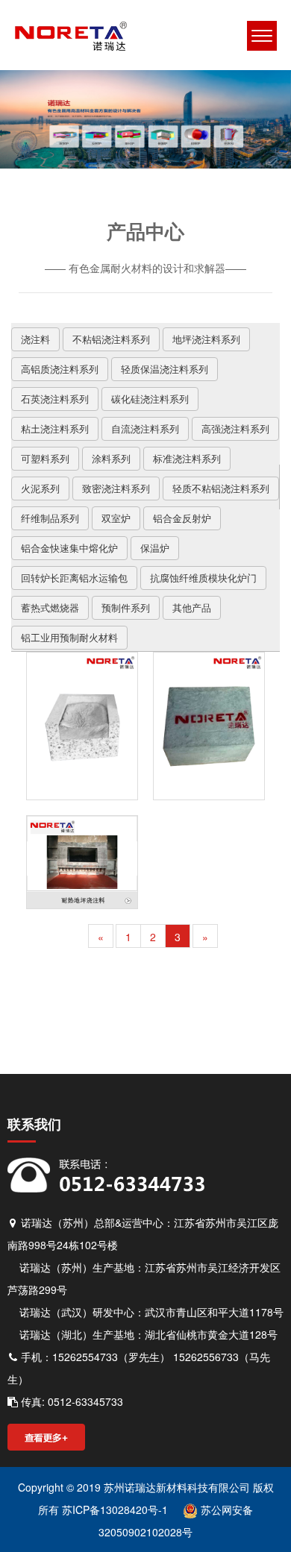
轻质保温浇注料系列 (164, 369)
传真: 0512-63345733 (70, 1401)
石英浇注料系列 (55, 399)
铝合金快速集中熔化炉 (69, 548)
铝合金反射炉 (182, 518)
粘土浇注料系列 (55, 428)
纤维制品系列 (50, 518)
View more (82, 726)
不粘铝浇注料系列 (111, 339)
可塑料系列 (45, 458)
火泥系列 (40, 488)
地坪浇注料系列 (206, 339)
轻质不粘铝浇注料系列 (220, 488)
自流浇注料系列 (145, 428)
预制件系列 (125, 607)
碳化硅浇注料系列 (150, 399)
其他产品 (191, 607)
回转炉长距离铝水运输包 (74, 578)
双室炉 (116, 518)
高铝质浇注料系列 (59, 369)
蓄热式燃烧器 (50, 607)
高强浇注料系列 (235, 428)
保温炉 (154, 548)
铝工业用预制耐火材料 (69, 637)
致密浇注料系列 (116, 488)
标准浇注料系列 (187, 458)
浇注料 (35, 339)
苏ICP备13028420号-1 (113, 1509)
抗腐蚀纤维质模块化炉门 (203, 578)
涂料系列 (111, 458)
